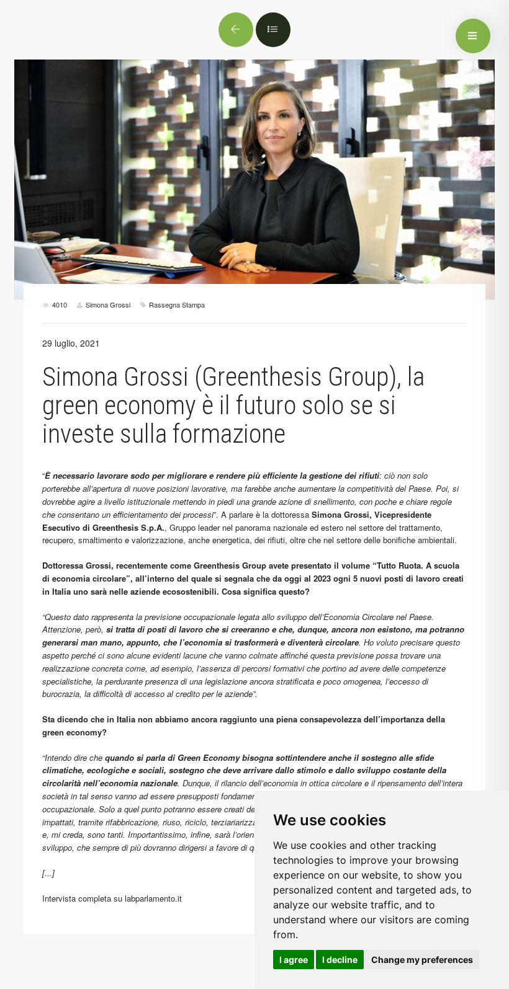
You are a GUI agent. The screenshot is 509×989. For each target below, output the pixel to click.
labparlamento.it (153, 898)
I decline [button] (340, 959)
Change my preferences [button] (422, 959)
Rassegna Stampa (177, 304)
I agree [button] (293, 959)
